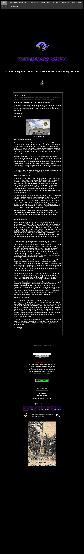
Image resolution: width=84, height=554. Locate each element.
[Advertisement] (42, 23)
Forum (73, 2)
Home (3, 2)
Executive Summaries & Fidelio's (17, 2)
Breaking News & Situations (60, 2)
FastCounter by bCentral (42, 390)
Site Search (5, 6)
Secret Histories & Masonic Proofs (40, 2)
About (80, 2)
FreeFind (44, 357)
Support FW (14, 6)
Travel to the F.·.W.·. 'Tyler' (42, 345)
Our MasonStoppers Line (42, 362)
